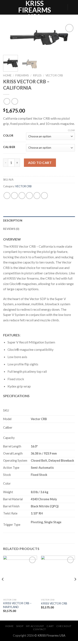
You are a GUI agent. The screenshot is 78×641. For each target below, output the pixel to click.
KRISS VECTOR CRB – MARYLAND (17, 605)
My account (35, 626)
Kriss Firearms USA (34, 10)
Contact (39, 629)
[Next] (68, 38)
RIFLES (37, 75)
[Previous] (10, 38)
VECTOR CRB (54, 75)
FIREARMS (22, 75)
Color (8, 135)
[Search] (62, 7)
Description (12, 220)
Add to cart (40, 163)
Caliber (9, 147)
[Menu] (5, 7)
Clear (71, 130)
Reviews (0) (11, 229)
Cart (50, 626)
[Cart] (73, 7)
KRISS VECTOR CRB (54, 603)
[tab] (39, 220)
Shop (19, 626)
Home (7, 75)
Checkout (64, 626)
